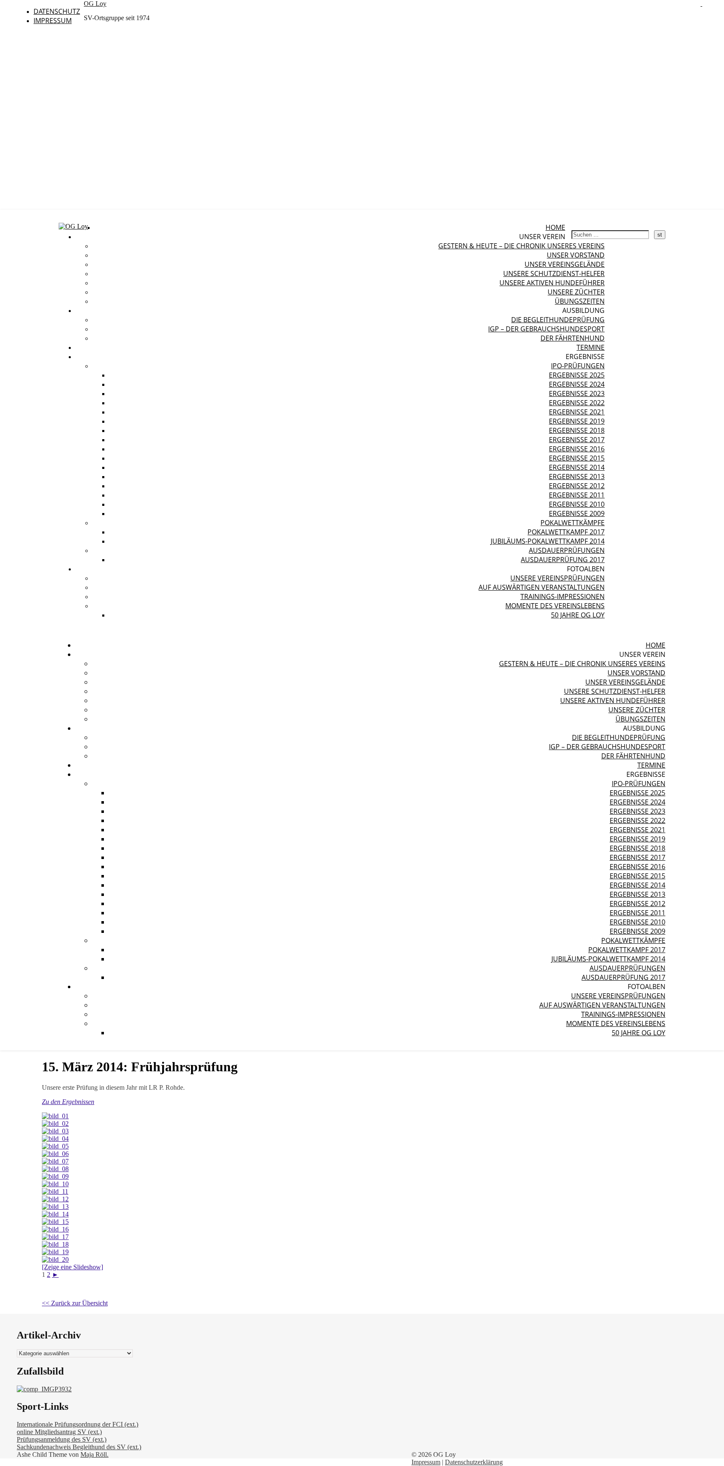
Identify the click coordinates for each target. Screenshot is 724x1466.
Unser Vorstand (576, 255)
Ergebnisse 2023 (577, 393)
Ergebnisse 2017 (577, 439)
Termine (591, 347)
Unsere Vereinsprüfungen (557, 578)
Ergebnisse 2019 (577, 421)
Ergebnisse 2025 (577, 375)
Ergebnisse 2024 (577, 384)
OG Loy (95, 3)
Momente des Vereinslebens (555, 605)
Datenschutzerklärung (474, 1462)
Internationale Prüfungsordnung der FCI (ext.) (77, 1424)
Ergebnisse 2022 (577, 402)
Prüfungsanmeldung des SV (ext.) (61, 1439)
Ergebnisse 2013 (577, 476)
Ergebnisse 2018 (577, 430)
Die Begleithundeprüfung (558, 319)
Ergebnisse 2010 (577, 504)
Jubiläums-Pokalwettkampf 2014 (548, 541)
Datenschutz (57, 11)
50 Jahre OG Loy (578, 615)
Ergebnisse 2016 (577, 448)
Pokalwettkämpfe (572, 522)
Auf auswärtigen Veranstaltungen (541, 587)
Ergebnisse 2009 (577, 513)
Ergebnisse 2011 (577, 495)
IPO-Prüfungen (578, 365)
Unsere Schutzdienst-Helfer (554, 273)
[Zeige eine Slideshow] (72, 1267)
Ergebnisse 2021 (577, 412)
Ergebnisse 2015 (577, 458)
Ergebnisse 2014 (577, 467)
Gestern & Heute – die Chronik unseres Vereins (521, 245)
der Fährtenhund (572, 338)
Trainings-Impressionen (562, 596)
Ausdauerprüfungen (567, 550)
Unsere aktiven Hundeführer (552, 282)
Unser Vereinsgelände (565, 264)
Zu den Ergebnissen (68, 1101)
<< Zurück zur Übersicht (75, 1303)
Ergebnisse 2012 (577, 485)
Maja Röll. (94, 1454)
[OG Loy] (73, 226)
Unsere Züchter (576, 292)
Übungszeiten (580, 301)
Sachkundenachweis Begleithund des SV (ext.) (79, 1446)
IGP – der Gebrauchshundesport (546, 328)
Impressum (53, 20)
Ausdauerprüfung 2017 (563, 559)
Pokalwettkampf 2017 (566, 531)
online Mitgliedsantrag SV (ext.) (59, 1431)
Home (555, 227)
